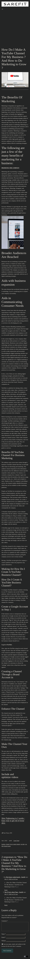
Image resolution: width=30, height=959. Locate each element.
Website (4, 940)
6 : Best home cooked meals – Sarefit (14, 877)
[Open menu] (2, 9)
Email (4, 937)
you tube (23, 844)
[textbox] (15, 828)
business (3, 844)
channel (8, 844)
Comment (5, 921)
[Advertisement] (15, 31)
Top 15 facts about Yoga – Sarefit (13, 892)
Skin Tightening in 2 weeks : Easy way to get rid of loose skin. (13, 820)
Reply (6, 890)
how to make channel (15, 844)
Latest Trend (16, 840)
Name (4, 934)
